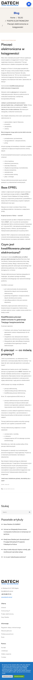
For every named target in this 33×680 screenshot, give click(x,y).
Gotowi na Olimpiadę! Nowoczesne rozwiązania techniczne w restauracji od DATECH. (17, 532)
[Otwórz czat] (29, 4)
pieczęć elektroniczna (8, 488)
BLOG (20, 18)
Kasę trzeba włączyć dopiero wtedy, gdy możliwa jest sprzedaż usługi (17, 551)
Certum (13, 270)
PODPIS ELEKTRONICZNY (18, 21)
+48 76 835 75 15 (6, 594)
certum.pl (7, 484)
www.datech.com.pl (6, 597)
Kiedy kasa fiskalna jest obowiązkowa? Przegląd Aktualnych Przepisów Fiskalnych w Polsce (16, 542)
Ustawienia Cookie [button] (7, 676)
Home (12, 18)
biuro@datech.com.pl (7, 591)
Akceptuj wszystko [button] (18, 676)
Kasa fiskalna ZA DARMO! (12, 524)
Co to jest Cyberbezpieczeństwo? (15, 557)
